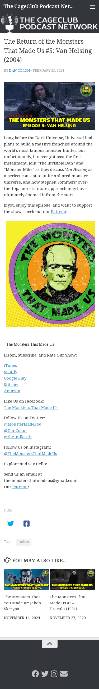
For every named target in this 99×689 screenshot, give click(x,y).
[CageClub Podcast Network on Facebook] (35, 674)
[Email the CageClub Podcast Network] (64, 674)
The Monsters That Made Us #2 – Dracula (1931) (68, 603)
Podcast (24, 542)
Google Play (15, 378)
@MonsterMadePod (22, 424)
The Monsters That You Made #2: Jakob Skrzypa (22, 603)
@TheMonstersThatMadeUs (30, 453)
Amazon (12, 391)
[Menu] (92, 6)
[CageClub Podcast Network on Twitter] (45, 674)
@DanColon (15, 430)
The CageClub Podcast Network (39, 6)
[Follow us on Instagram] (54, 674)
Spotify (10, 371)
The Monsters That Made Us (31, 407)
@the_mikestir (18, 437)
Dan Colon (19, 70)
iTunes (10, 365)
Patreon (58, 211)
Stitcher (11, 384)
